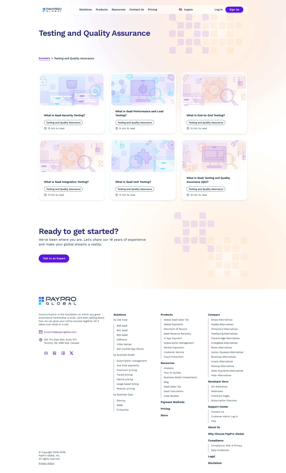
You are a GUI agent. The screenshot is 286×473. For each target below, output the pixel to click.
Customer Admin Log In (224, 416)
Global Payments (173, 324)
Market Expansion (174, 347)
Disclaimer (215, 463)
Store (164, 415)
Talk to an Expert (54, 258)
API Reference (219, 386)
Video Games (124, 344)
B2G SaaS (122, 335)
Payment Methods (173, 402)
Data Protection (220, 450)
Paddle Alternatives (222, 324)
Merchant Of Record (175, 329)
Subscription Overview (224, 400)
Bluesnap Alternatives (223, 356)
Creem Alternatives (222, 361)
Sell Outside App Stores (130, 349)
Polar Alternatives (221, 375)
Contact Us (136, 9)
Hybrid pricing (125, 379)
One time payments (128, 365)
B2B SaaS (122, 325)
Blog (166, 382)
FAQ (213, 421)
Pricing (152, 9)
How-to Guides (172, 372)
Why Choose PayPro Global (226, 433)
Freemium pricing (127, 370)
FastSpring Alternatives (224, 333)
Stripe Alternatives (221, 319)
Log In (219, 9)
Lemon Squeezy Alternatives (227, 352)
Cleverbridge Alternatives (225, 338)
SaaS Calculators (173, 391)
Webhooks (217, 391)
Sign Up (234, 9)
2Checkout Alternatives (224, 329)
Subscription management (132, 360)
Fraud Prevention (174, 356)
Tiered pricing (124, 374)
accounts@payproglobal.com (60, 332)
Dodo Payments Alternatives (227, 370)
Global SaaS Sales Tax (176, 319)
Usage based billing (128, 384)
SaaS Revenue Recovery (177, 333)
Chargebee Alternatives (224, 343)
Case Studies (171, 396)
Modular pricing (126, 388)
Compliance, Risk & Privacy (226, 445)
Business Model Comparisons (180, 377)
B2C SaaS (122, 330)
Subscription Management (179, 343)
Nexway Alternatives (222, 366)
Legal (211, 456)
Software (122, 339)
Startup (121, 400)
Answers (44, 58)
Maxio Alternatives (221, 347)
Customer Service (174, 352)
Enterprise (123, 409)
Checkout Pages (220, 396)
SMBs (120, 405)
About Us (214, 427)
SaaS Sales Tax (172, 386)
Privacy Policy (46, 463)
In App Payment (173, 338)
